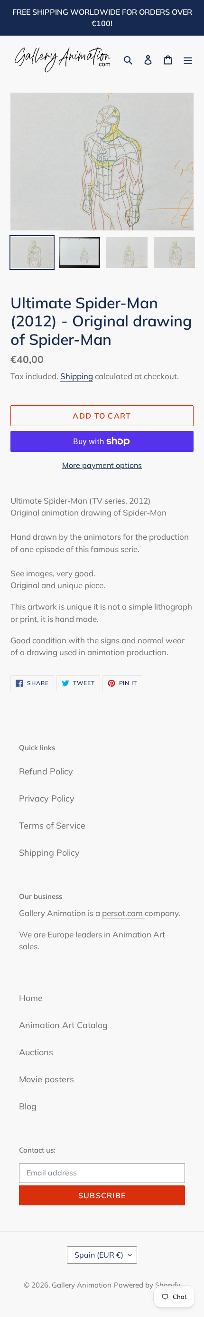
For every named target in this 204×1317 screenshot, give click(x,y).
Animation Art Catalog (63, 1025)
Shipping (76, 376)
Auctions (36, 1052)
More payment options (102, 465)
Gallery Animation (81, 1284)
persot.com (123, 913)
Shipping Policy (49, 852)
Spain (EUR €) (98, 1255)
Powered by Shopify (147, 1284)
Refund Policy (46, 771)
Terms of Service (52, 825)
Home (31, 998)
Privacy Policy (46, 798)
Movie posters (46, 1079)
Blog (28, 1106)
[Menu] (188, 59)
